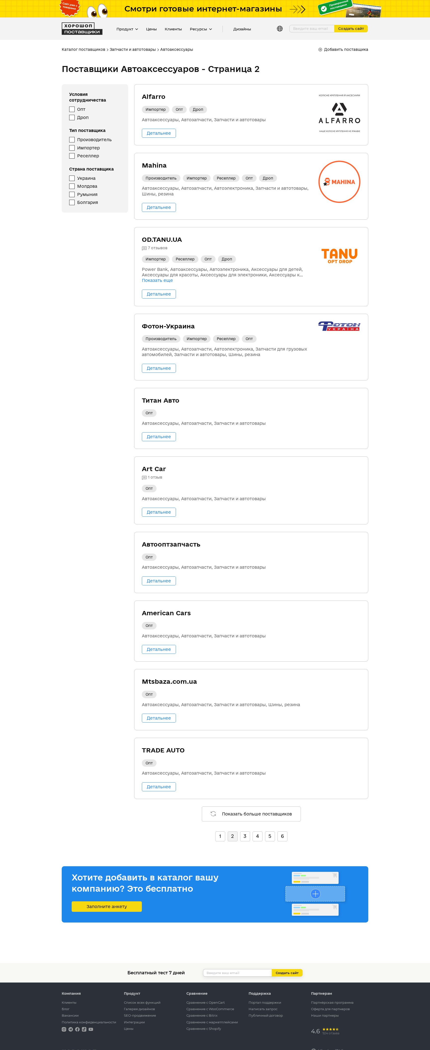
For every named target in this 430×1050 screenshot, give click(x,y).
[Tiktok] (84, 1029)
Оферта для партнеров (330, 1009)
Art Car (154, 468)
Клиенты (173, 29)
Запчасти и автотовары (133, 49)
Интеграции (134, 1022)
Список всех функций (142, 1002)
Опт (81, 109)
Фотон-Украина (168, 326)
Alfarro (153, 96)
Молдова (87, 186)
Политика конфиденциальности (89, 1022)
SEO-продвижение (140, 1015)
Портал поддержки (265, 1002)
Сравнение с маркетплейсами (212, 1022)
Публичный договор (266, 1015)
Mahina (154, 165)
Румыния (87, 194)
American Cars (166, 613)
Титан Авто (160, 400)
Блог (65, 1009)
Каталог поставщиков (83, 49)
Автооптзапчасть (171, 544)
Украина (86, 178)
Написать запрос (263, 1009)
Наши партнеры (325, 1015)
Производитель (94, 139)
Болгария (87, 202)
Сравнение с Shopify (203, 1029)
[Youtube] (91, 1029)
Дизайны (242, 29)
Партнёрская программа (332, 1002)
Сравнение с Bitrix (201, 1015)
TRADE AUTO (163, 750)
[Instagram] (64, 1029)
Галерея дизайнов (139, 1009)
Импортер (88, 147)
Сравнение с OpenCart (205, 1002)
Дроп (83, 117)
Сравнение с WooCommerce (210, 1009)
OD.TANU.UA (162, 239)
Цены (151, 29)
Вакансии (70, 1015)
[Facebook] (78, 1029)
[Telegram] (71, 1029)
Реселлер (88, 155)
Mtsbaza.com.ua (169, 681)
